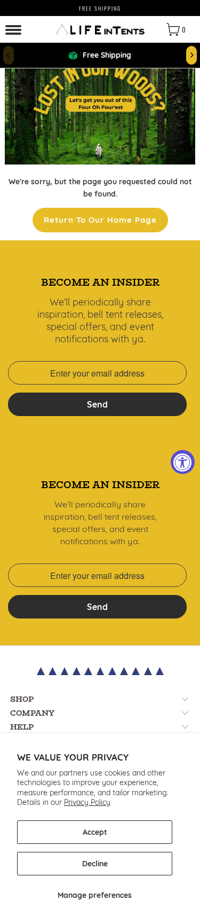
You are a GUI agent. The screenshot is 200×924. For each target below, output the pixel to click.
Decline (95, 863)
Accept (95, 832)
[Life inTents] (100, 29)
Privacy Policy (87, 802)
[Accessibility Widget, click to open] (183, 462)
